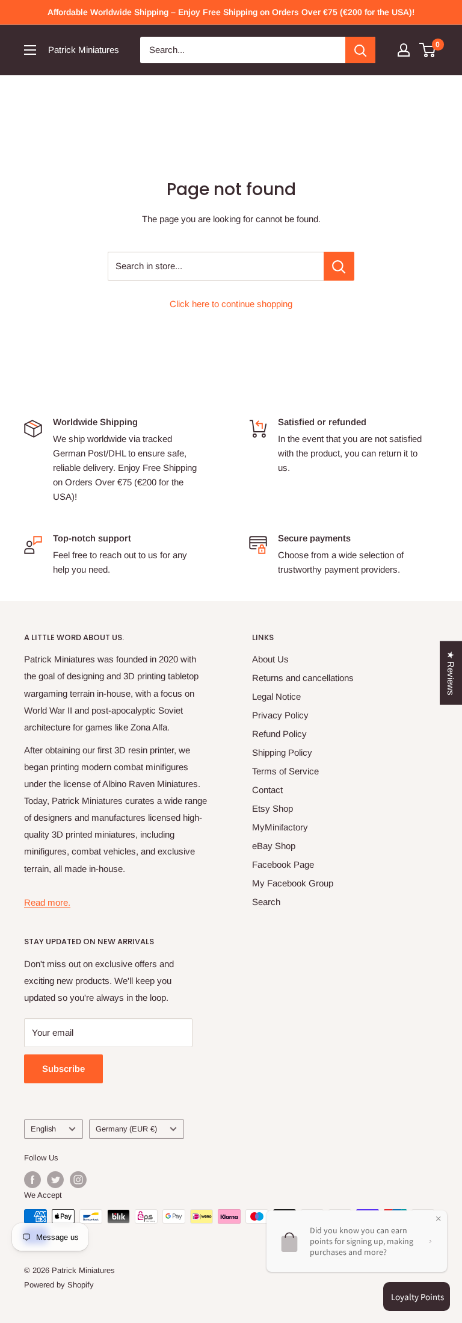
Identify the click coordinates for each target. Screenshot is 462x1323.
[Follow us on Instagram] (78, 1179)
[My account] (404, 50)
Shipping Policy (282, 752)
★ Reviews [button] (451, 672)
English (43, 1128)
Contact (267, 790)
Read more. (47, 902)
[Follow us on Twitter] (55, 1179)
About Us (270, 659)
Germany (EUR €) (126, 1128)
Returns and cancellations (303, 678)
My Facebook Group (292, 883)
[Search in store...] (339, 266)
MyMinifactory (280, 827)
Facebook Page (283, 864)
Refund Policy (279, 734)
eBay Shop (273, 846)
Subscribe (63, 1068)
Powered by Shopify (59, 1284)
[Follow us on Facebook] (32, 1179)
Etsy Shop (272, 808)
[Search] (360, 50)
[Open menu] (30, 50)
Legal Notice (276, 696)
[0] (428, 50)
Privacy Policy (280, 715)
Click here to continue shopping (231, 304)
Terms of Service (285, 771)
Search (266, 902)
